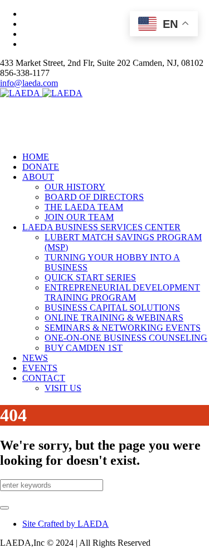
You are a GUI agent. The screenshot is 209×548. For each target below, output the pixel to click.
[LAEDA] (41, 93)
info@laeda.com (29, 83)
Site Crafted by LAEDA (65, 523)
